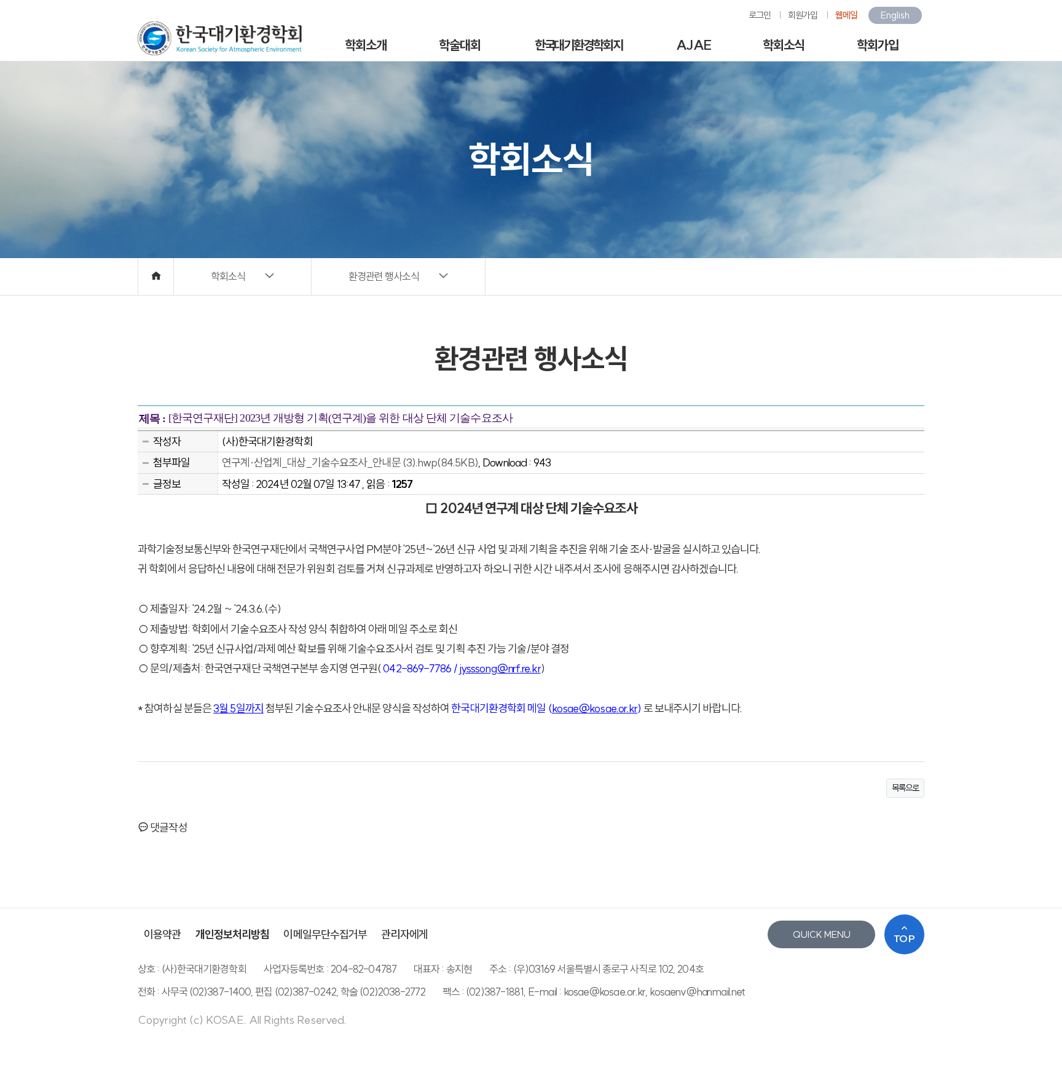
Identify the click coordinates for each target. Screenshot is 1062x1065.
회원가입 (802, 15)
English (895, 15)
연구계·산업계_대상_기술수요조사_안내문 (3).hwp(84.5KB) (350, 462)
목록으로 (905, 787)
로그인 (760, 15)
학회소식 (783, 45)
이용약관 (162, 934)
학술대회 (460, 45)
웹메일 (846, 15)
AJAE (693, 45)
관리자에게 (404, 934)
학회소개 (366, 45)
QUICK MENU (822, 934)
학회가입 (878, 45)
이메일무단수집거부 (325, 934)
